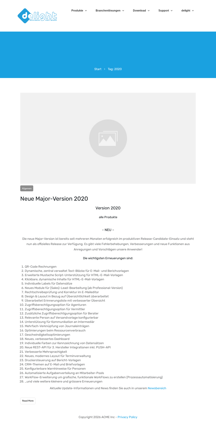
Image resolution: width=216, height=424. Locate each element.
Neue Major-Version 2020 (54, 198)
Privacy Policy (127, 417)
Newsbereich (157, 388)
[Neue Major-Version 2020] (108, 138)
